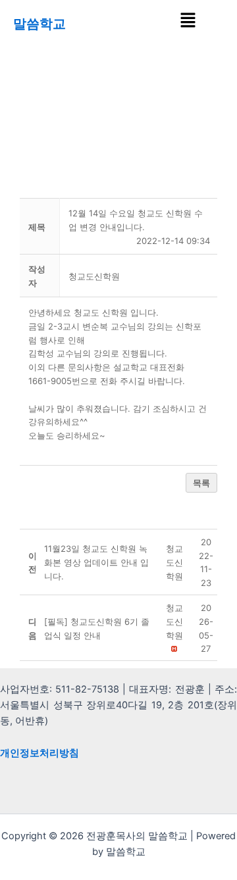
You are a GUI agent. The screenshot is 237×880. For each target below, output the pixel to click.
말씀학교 (39, 24)
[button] (187, 21)
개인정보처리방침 (39, 753)
